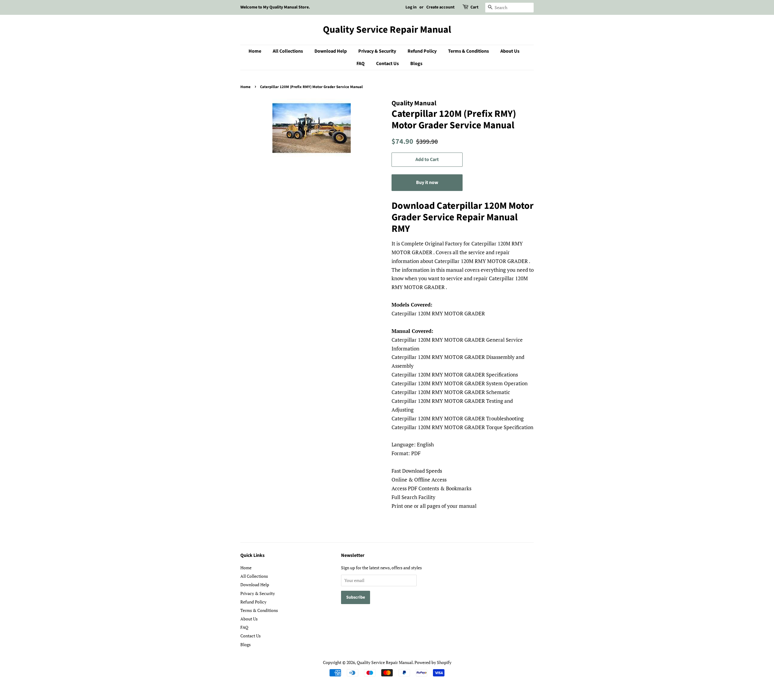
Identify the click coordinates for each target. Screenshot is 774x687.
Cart (474, 7)
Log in (411, 7)
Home (255, 51)
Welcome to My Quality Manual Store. (275, 7)
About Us (509, 51)
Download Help (330, 51)
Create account (440, 7)
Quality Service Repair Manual (387, 29)
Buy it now (427, 182)
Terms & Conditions (468, 51)
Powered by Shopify (433, 662)
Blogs (416, 63)
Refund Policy (422, 51)
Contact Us (387, 63)
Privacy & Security (377, 51)
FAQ (360, 63)
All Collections (288, 51)
